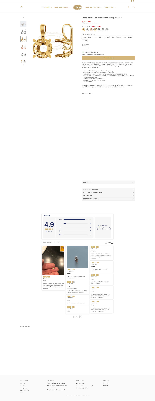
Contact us (87, 182)
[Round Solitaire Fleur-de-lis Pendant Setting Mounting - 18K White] (86, 173)
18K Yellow (95, 29)
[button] (75, 219)
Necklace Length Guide (82, 388)
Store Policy (23, 385)
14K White (87, 29)
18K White (99, 29)
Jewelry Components (92, 7)
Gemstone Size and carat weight (84, 385)
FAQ (21, 392)
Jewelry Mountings (61, 7)
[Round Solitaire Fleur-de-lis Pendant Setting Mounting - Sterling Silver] (83, 175)
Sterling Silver (106, 29)
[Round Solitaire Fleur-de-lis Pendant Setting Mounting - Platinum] (89, 173)
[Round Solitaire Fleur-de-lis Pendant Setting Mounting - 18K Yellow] (83, 173)
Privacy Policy (23, 388)
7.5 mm (113, 37)
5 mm (89, 37)
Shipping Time (88, 195)
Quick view (34, 356)
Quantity (85, 45)
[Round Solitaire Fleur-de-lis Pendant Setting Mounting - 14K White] (86, 170)
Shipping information (90, 199)
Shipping (84, 23)
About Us (22, 383)
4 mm (84, 37)
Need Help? (106, 385)
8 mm (119, 37)
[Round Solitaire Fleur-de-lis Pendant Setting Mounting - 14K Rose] (89, 170)
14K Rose (91, 29)
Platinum (103, 29)
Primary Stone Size (89, 34)
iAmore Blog (106, 380)
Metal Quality (91, 26)
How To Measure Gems (91, 189)
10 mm (130, 37)
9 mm (124, 37)
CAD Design (106, 383)
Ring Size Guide (80, 383)
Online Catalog (109, 7)
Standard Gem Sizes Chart (93, 192)
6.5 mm (101, 37)
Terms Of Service (24, 390)
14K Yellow (83, 29)
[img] (49, 229)
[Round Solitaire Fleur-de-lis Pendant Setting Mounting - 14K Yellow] (83, 170)
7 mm (107, 37)
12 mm (85, 40)
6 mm (95, 37)
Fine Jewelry (46, 7)
